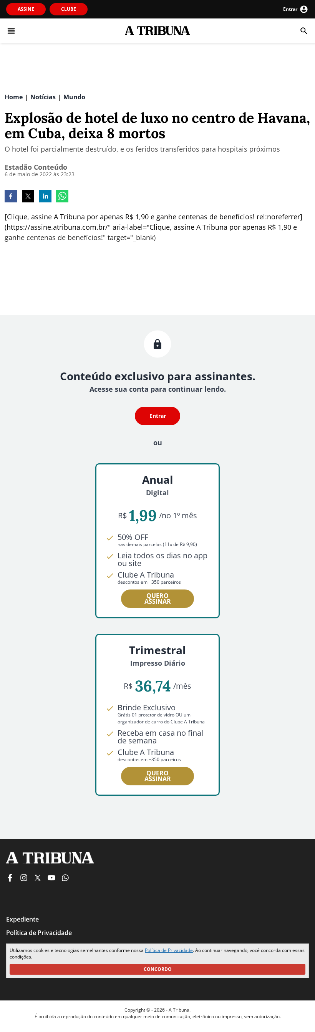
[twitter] (28, 197)
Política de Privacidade (169, 950)
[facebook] (11, 197)
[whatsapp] (62, 197)
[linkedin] (45, 197)
